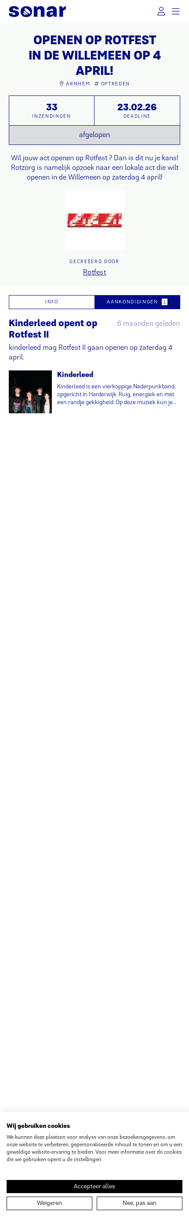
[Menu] (176, 11)
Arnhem (78, 84)
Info (51, 302)
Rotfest (94, 272)
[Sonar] (37, 11)
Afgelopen (94, 134)
